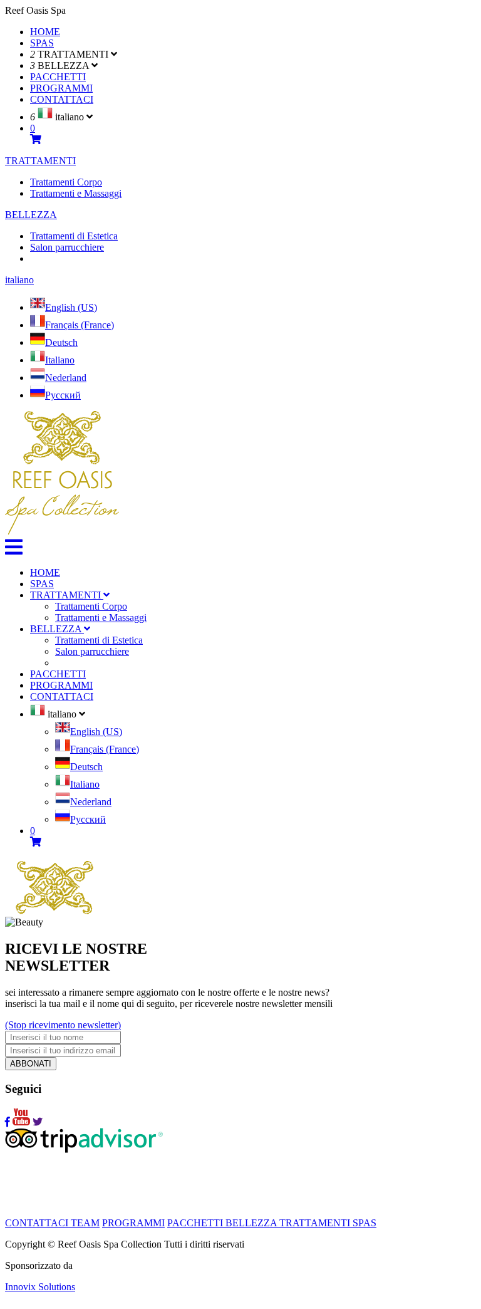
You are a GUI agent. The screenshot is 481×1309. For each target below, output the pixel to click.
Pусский (63, 395)
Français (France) (79, 325)
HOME (45, 31)
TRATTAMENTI (40, 160)
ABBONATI (30, 1063)
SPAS (42, 43)
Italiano (60, 360)
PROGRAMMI (61, 88)
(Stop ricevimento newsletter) (63, 1025)
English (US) (71, 307)
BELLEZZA (31, 214)
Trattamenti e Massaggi (76, 193)
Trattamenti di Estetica (74, 236)
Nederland (65, 377)
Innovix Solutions (40, 1286)
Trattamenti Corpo (66, 182)
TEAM (85, 1223)
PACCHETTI (58, 76)
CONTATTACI (61, 99)
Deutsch (61, 342)
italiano (19, 279)
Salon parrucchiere (67, 247)
